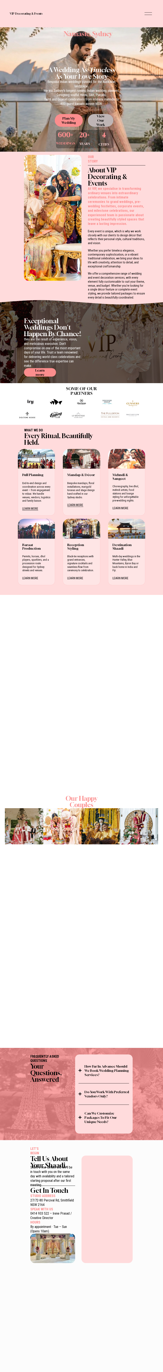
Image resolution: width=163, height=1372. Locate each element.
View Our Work (100, 120)
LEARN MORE (30, 509)
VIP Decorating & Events (26, 13)
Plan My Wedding (69, 120)
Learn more (40, 372)
